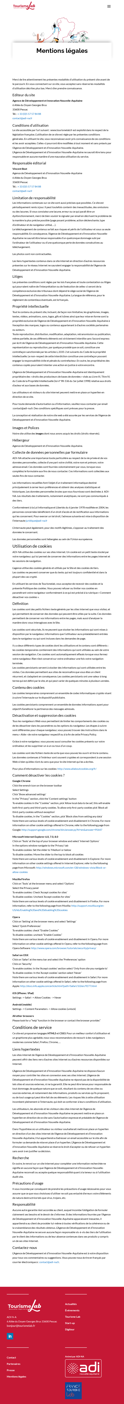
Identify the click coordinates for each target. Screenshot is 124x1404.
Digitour (70, 1329)
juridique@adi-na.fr (36, 520)
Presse (11, 1370)
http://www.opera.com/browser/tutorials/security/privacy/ (63, 948)
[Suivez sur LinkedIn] (10, 1336)
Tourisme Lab (72, 1316)
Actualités (71, 1303)
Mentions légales (16, 1376)
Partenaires (13, 1363)
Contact (11, 1357)
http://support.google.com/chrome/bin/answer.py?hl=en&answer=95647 (62, 829)
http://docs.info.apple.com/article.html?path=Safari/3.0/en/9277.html (58, 985)
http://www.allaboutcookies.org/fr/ (77, 768)
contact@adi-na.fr (22, 118)
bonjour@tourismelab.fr (21, 1325)
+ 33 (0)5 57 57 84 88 (29, 113)
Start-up (70, 1322)
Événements (72, 1310)
